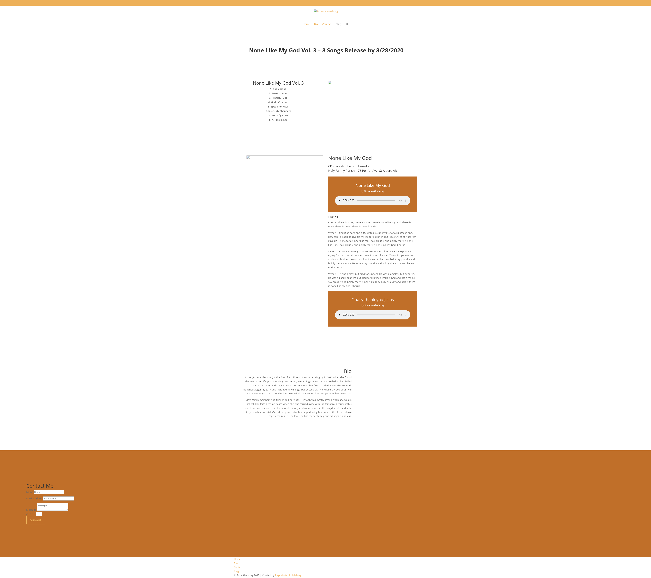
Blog (338, 24)
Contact (326, 24)
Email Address (34, 498)
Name (29, 492)
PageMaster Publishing (288, 575)
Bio (316, 24)
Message (31, 509)
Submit (35, 520)
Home (306, 24)
